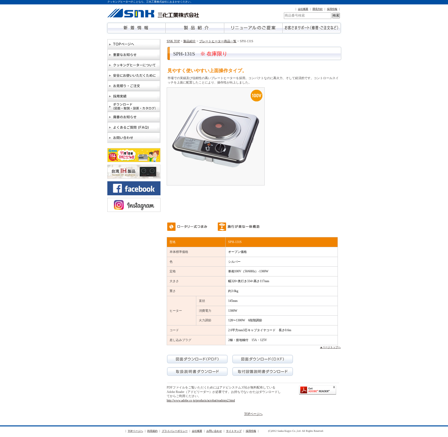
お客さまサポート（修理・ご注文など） (311, 28)
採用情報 (332, 9)
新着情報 (136, 28)
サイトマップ (234, 430)
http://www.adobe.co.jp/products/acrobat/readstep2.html (201, 400)
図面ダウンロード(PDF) (197, 359)
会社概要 (303, 9)
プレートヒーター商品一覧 (217, 41)
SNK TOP (173, 41)
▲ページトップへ (330, 347)
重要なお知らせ (133, 55)
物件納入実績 (133, 96)
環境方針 (317, 9)
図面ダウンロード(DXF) (262, 359)
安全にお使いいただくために (133, 75)
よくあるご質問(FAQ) (133, 127)
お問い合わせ (133, 138)
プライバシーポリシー (175, 430)
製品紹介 (195, 28)
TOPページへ (133, 44)
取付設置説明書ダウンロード (262, 371)
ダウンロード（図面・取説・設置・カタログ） (133, 106)
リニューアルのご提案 (253, 28)
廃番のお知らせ (133, 117)
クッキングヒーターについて (133, 65)
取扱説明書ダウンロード (197, 371)
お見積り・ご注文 (133, 86)
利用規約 (152, 430)
